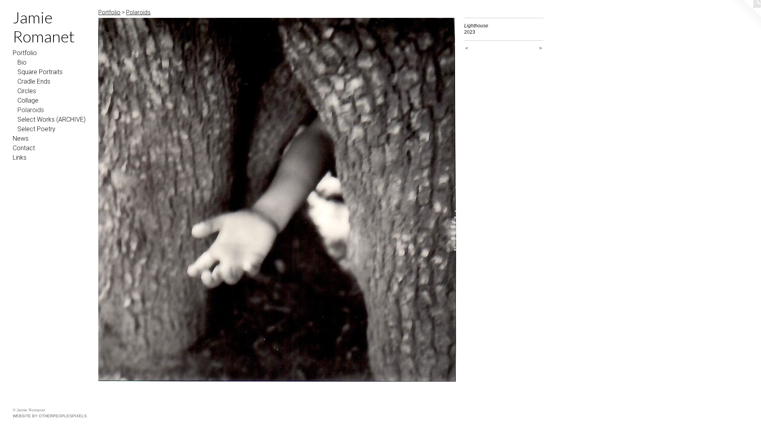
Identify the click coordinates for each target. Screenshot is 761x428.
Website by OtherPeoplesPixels (50, 416)
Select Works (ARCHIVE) (51, 119)
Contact (24, 148)
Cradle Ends (33, 81)
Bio (22, 62)
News (21, 138)
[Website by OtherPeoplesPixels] (745, 16)
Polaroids (30, 110)
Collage (27, 100)
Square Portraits (40, 72)
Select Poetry (36, 129)
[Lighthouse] (277, 200)
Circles (26, 91)
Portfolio (25, 53)
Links (20, 157)
